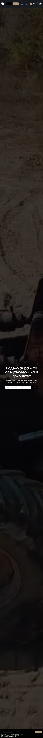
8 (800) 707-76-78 (24, 4)
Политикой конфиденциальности (14, 733)
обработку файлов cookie (8, 732)
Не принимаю (30, 732)
